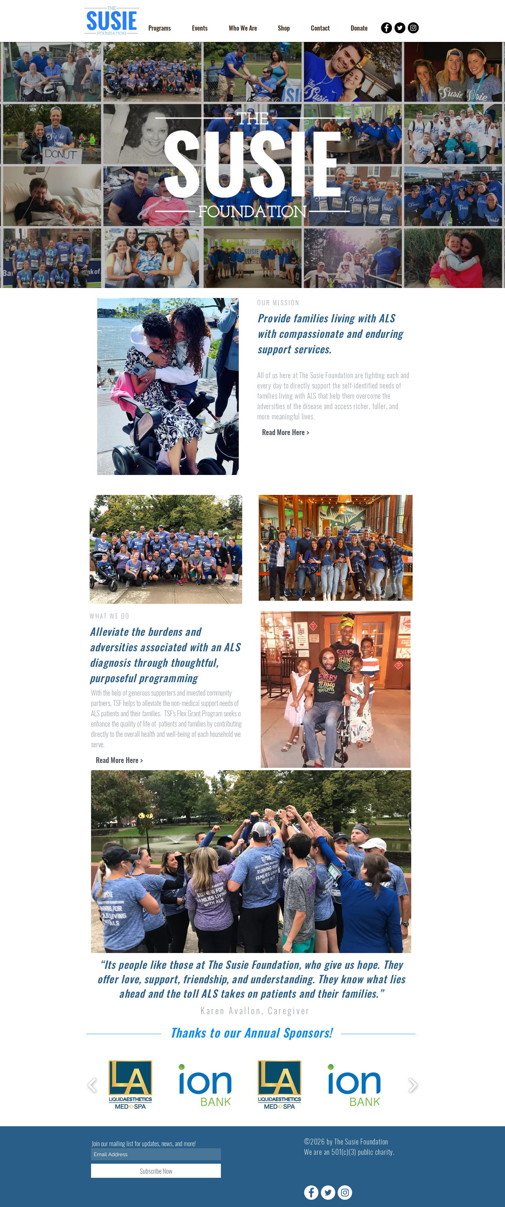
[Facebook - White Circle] (311, 1192)
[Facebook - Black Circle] (386, 27)
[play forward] (412, 1084)
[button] (159, 28)
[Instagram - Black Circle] (413, 27)
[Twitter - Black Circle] (399, 27)
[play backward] (92, 1084)
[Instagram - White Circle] (345, 1192)
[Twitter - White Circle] (328, 1192)
